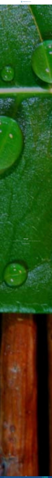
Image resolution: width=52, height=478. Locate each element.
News (30, 3)
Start (18, 3)
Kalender (32, 3)
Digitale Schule (26, 3)
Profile (23, 3)
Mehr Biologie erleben (26, 243)
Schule (20, 3)
